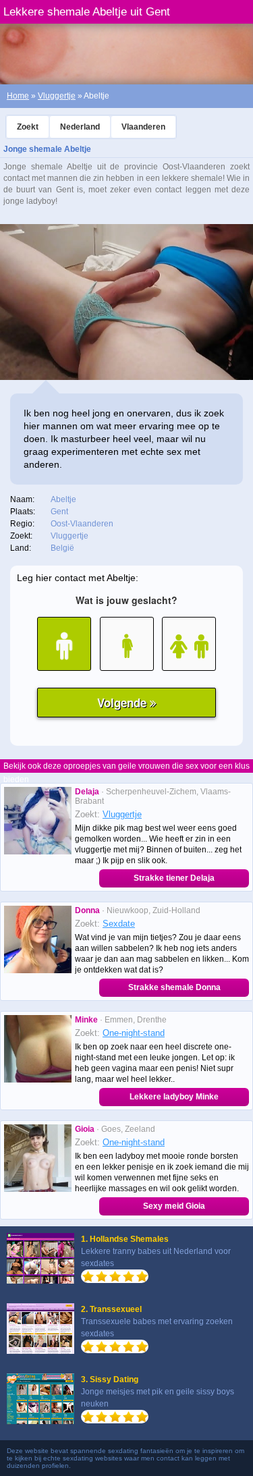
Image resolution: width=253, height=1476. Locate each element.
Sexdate (119, 924)
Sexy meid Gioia (174, 1206)
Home (18, 96)
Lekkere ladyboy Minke (174, 1096)
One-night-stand (134, 1033)
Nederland (80, 127)
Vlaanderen (143, 127)
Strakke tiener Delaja (174, 878)
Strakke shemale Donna (174, 987)
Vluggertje (57, 96)
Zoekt (27, 127)
